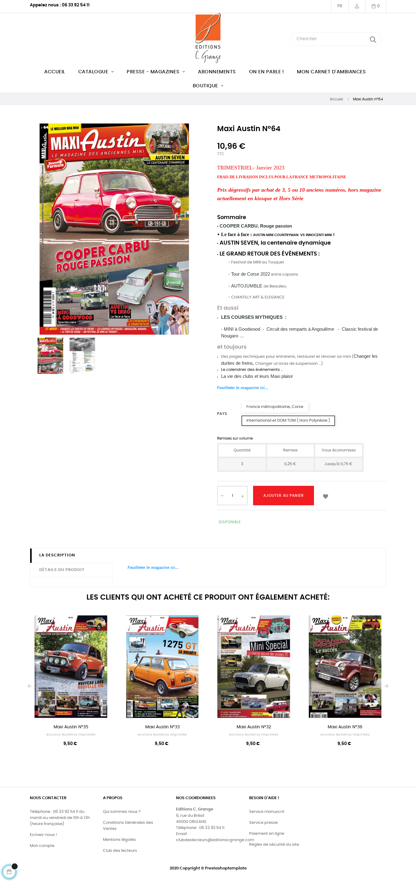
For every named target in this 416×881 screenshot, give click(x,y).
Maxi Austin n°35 (71, 727)
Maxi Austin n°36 (345, 727)
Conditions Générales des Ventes (128, 826)
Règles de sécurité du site (274, 845)
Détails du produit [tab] (62, 570)
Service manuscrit (266, 812)
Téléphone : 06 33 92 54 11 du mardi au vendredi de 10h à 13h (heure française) (60, 818)
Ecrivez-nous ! (43, 835)
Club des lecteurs (120, 851)
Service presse (263, 823)
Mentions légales (119, 840)
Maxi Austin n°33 (162, 727)
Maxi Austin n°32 (254, 727)
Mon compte (42, 846)
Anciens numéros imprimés (71, 734)
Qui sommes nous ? (122, 812)
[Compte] (356, 6)
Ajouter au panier (283, 495)
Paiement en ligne (266, 834)
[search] (373, 39)
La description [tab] (57, 555)
